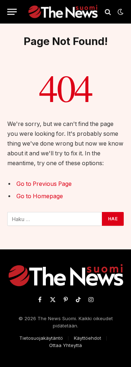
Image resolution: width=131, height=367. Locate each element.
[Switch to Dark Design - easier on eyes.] (120, 12)
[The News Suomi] (63, 12)
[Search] (107, 12)
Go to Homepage (39, 196)
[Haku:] (55, 219)
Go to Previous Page (44, 183)
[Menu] (12, 12)
